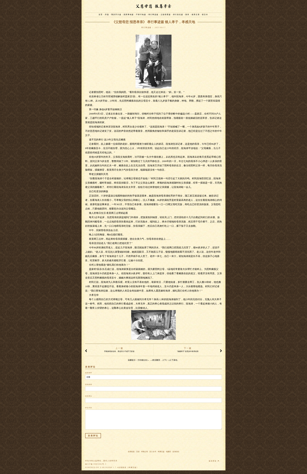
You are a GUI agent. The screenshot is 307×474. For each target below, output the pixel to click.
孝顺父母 (144, 452)
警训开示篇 (116, 14)
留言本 (205, 14)
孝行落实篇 (178, 14)
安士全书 (152, 452)
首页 (101, 14)
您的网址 (88, 396)
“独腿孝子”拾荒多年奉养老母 (187, 349)
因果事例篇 (129, 14)
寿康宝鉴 (161, 452)
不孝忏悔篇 (141, 14)
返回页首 (213, 461)
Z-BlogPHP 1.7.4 (109, 467)
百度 (138, 452)
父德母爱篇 (166, 14)
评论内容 (88, 408)
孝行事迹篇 (153, 14)
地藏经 (168, 452)
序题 (107, 14)
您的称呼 (88, 373)
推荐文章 (196, 14)
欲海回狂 (176, 452)
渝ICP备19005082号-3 (95, 464)
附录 (187, 14)
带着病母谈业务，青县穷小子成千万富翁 (119, 349)
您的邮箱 (88, 384)
